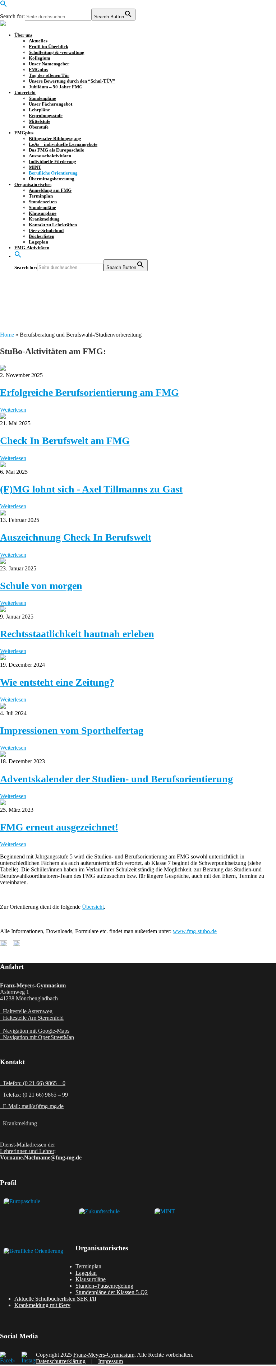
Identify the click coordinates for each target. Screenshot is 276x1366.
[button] (3, 5)
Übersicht (93, 907)
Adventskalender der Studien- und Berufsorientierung (116, 778)
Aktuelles (38, 40)
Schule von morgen (41, 585)
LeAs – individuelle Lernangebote (63, 144)
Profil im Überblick (48, 46)
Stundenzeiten (43, 201)
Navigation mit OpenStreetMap (37, 1037)
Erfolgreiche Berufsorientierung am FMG (89, 392)
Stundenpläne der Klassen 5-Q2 (111, 1292)
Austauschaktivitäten (50, 155)
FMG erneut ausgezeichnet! (59, 827)
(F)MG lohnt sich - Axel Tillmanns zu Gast (91, 489)
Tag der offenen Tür (49, 75)
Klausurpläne (42, 213)
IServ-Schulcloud (46, 230)
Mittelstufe (39, 121)
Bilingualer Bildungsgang (55, 138)
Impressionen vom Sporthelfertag (71, 730)
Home (7, 335)
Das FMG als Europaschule (56, 150)
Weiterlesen (13, 410)
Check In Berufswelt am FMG (65, 440)
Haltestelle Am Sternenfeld (32, 1018)
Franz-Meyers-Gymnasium (103, 1355)
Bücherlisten (41, 236)
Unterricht (25, 92)
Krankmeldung (44, 219)
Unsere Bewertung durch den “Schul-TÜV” (72, 81)
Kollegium (39, 58)
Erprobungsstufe (46, 115)
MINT (35, 167)
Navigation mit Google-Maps (34, 1031)
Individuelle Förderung (52, 161)
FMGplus (38, 69)
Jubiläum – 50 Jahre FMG (56, 86)
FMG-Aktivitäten (31, 247)
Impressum (110, 1361)
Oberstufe (39, 127)
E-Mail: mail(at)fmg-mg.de (32, 1106)
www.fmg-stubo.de (195, 931)
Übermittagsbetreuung (52, 178)
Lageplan (38, 242)
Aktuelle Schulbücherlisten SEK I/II (55, 1299)
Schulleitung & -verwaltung (56, 52)
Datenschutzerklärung (61, 1361)
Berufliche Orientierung (53, 173)
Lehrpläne (39, 109)
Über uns (23, 35)
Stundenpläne (42, 98)
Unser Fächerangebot (50, 104)
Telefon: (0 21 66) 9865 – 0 (32, 1083)
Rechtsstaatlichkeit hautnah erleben (77, 633)
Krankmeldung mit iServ (42, 1305)
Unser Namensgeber (49, 63)
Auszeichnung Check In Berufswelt (75, 537)
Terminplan (41, 196)
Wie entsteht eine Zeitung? (57, 682)
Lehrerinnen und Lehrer (27, 1151)
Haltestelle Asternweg (26, 1011)
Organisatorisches (32, 184)
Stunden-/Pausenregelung (104, 1286)
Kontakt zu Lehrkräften (53, 224)
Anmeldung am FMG (50, 190)
